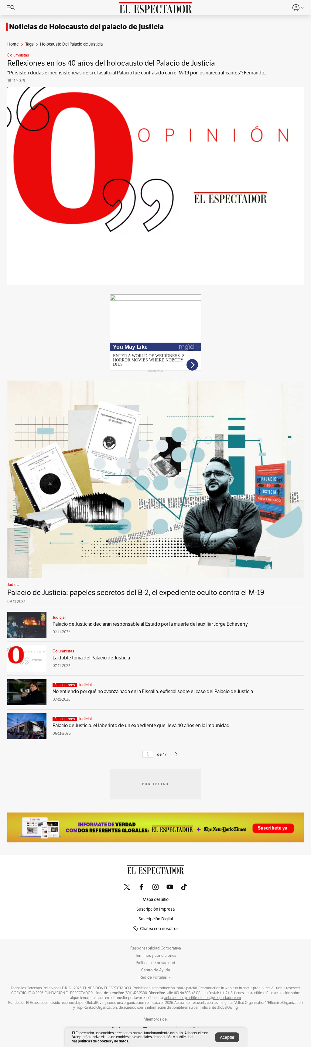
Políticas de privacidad (155, 963)
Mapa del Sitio (156, 899)
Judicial (13, 584)
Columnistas (18, 55)
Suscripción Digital (155, 919)
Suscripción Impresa (155, 909)
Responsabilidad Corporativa (155, 948)
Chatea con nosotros (159, 928)
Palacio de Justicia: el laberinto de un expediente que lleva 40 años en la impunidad (141, 726)
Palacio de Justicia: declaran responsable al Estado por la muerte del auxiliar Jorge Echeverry (150, 624)
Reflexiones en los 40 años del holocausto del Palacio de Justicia (111, 63)
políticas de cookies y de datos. (103, 1041)
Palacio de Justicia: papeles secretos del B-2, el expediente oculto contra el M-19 (135, 592)
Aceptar (227, 1037)
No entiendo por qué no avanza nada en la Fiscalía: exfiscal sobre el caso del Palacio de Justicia (153, 692)
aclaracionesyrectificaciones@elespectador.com (202, 998)
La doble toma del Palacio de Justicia (91, 658)
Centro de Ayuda (155, 970)
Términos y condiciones (155, 955)
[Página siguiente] (176, 756)
